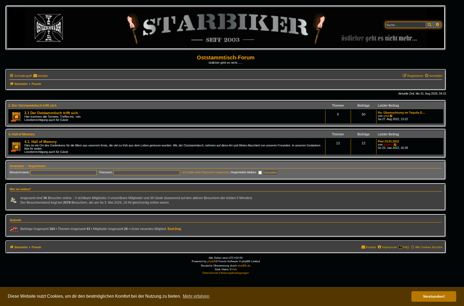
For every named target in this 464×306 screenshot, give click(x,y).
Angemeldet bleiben (244, 172)
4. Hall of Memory (21, 134)
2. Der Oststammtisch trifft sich (32, 105)
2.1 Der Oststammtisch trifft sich (51, 113)
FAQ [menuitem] (406, 247)
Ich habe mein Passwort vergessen (206, 172)
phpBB (211, 261)
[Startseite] (226, 27)
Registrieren (37, 166)
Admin (388, 144)
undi (386, 115)
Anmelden (17, 166)
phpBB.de (244, 265)
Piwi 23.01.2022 (388, 141)
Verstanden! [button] (434, 296)
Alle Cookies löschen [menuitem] (428, 247)
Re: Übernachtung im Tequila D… (401, 112)
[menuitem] (40, 76)
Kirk (234, 269)
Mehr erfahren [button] (196, 296)
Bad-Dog (174, 229)
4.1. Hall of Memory (40, 142)
